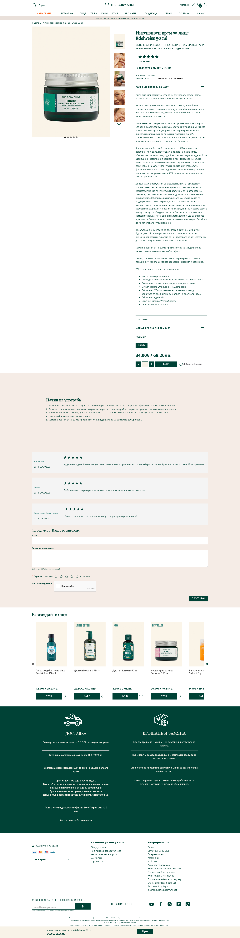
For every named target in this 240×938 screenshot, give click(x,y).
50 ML (141, 345)
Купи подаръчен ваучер (161, 875)
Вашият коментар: (43, 548)
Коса (115, 13)
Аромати (130, 13)
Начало (35, 23)
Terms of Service (67, 910)
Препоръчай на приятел (161, 872)
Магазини (153, 857)
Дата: (37, 466)
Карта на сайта (99, 861)
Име (34, 535)
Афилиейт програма (159, 865)
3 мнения (144, 61)
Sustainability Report (159, 886)
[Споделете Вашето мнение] (148, 56)
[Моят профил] (194, 5)
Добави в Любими (192, 364)
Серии (168, 13)
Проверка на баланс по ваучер (165, 879)
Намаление (44, 13)
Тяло (94, 13)
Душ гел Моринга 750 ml (87, 670)
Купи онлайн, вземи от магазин (165, 868)
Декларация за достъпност (162, 889)
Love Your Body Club (158, 850)
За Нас (201, 13)
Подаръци (151, 13)
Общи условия (98, 847)
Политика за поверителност (106, 850)
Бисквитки (96, 857)
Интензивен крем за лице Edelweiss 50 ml (62, 23)
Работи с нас (155, 861)
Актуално (67, 13)
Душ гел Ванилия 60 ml (124, 670)
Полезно (184, 13)
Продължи (199, 599)
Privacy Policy (58, 910)
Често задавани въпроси (104, 854)
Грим (104, 13)
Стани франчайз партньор (162, 882)
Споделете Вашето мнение (154, 67)
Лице (83, 13)
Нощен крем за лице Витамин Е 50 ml (162, 672)
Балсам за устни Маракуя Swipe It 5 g (202, 672)
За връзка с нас (156, 854)
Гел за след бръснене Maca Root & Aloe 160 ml (50, 672)
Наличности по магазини (170, 78)
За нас (151, 847)
